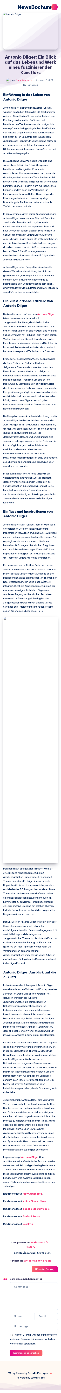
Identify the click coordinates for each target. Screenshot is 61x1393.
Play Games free (32, 1193)
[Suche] (54, 7)
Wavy (11, 1373)
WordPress (38, 1377)
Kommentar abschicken (26, 1353)
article (47, 1260)
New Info (27, 1224)
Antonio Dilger (46, 314)
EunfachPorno (31, 1216)
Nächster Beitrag (44, 1269)
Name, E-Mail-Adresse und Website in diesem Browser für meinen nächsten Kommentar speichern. (33, 1339)
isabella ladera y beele (36, 1208)
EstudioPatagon (38, 1373)
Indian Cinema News (34, 1201)
